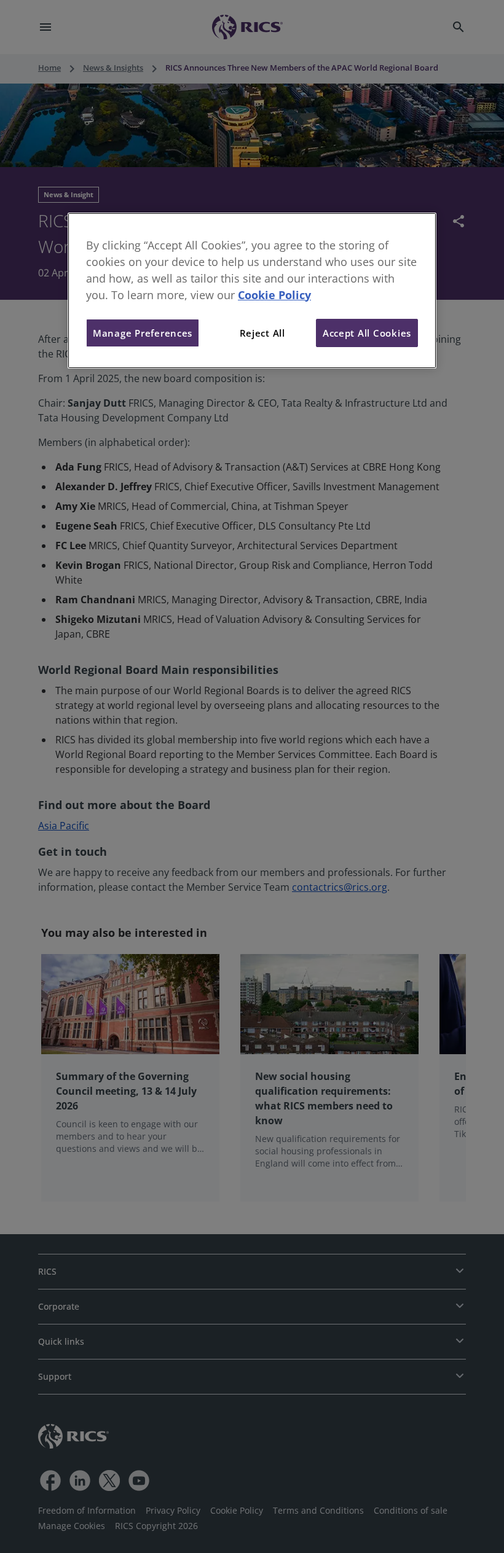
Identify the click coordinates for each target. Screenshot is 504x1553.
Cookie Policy (274, 295)
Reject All (262, 333)
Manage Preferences (142, 333)
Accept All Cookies (367, 333)
